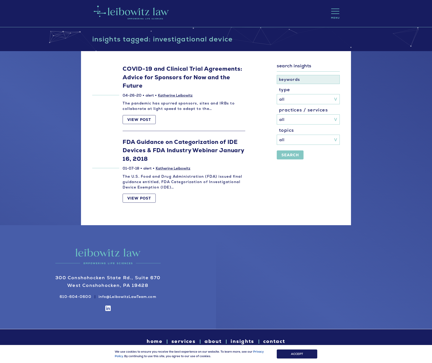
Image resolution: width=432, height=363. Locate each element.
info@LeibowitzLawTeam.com (127, 296)
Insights (242, 341)
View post (139, 119)
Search (290, 155)
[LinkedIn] (108, 308)
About (213, 341)
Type (284, 89)
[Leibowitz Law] (130, 13)
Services (183, 341)
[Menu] (335, 14)
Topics (286, 130)
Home (154, 341)
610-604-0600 (75, 296)
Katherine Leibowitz (175, 95)
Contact (274, 341)
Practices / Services (303, 110)
